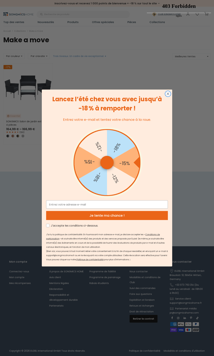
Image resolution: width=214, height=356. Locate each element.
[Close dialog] (168, 94)
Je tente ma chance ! (107, 215)
